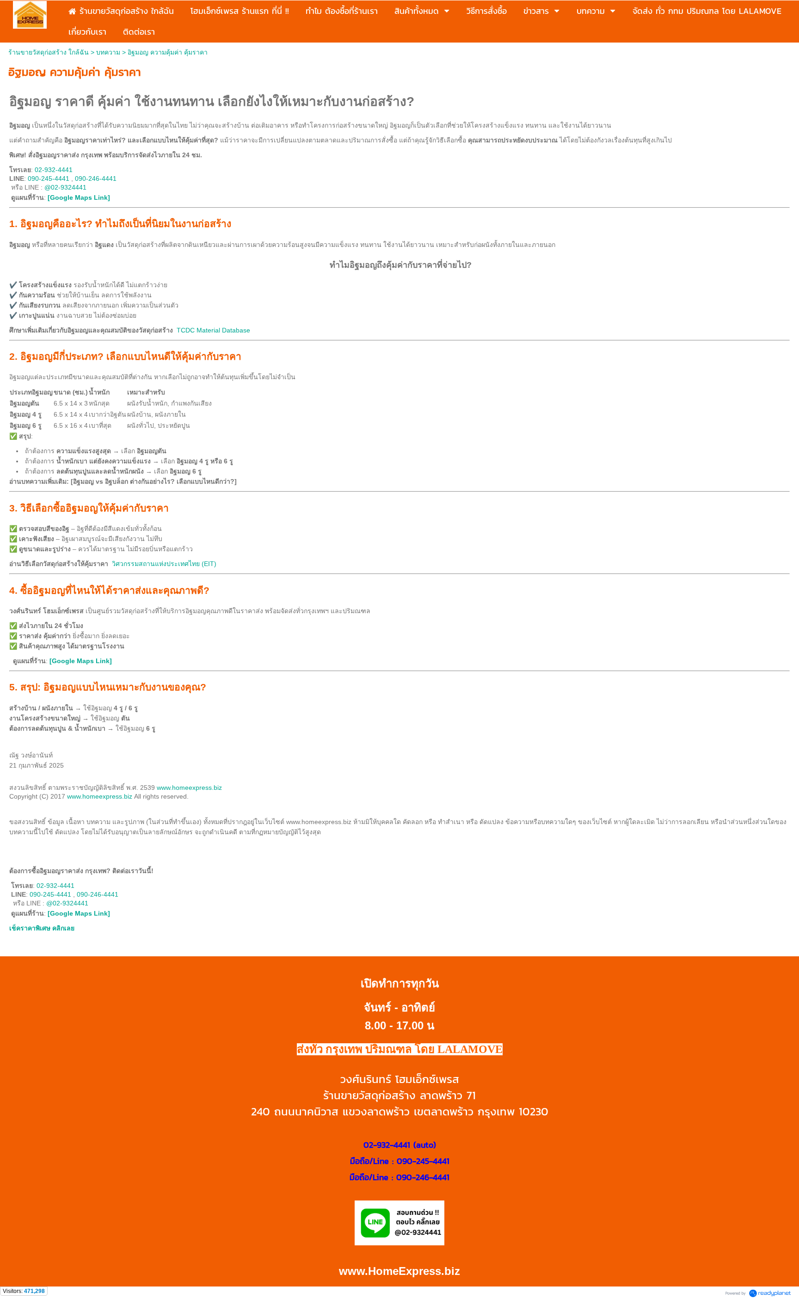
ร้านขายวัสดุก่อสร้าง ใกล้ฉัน (48, 52)
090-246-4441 (96, 178)
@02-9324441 (65, 187)
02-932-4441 (54, 169)
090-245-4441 (48, 178)
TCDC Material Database (213, 330)
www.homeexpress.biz (189, 787)
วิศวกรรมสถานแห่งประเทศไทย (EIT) (164, 563)
